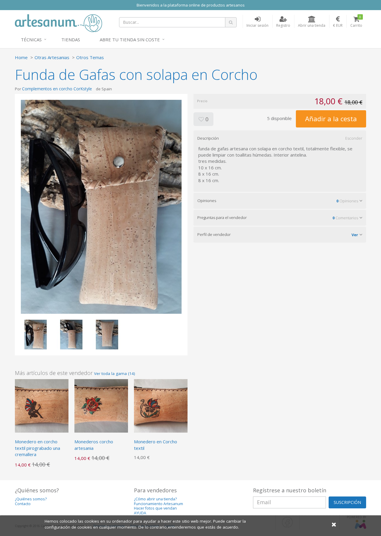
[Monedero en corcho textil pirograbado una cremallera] (41, 405)
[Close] (334, 524)
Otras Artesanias (52, 57)
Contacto (23, 503)
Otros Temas (90, 57)
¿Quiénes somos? (31, 499)
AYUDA (140, 512)
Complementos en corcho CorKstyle (57, 89)
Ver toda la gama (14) (114, 373)
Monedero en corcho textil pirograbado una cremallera (37, 448)
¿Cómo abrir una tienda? (155, 499)
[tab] (280, 138)
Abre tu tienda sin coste (130, 39)
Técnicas (31, 39)
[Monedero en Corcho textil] (161, 405)
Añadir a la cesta (331, 118)
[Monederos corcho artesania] (101, 405)
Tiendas (70, 39)
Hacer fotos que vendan (155, 508)
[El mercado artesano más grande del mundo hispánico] (58, 23)
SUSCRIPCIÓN (347, 502)
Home (21, 57)
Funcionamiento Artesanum (158, 503)
